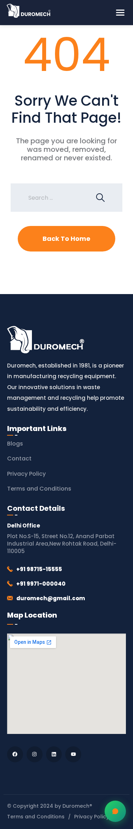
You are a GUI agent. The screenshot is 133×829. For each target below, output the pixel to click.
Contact (19, 458)
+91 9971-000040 (41, 583)
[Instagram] (35, 754)
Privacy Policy (26, 474)
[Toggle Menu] (120, 12)
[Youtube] (73, 754)
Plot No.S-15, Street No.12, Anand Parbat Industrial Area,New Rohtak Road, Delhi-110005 (61, 543)
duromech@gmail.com (50, 598)
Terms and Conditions (39, 489)
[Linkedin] (54, 754)
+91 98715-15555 (39, 569)
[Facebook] (15, 754)
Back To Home (66, 238)
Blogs (15, 444)
